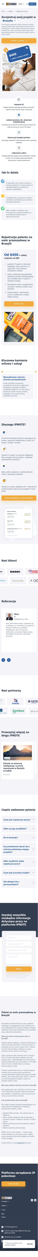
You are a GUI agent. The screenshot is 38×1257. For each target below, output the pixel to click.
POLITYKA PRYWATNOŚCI (22, 1248)
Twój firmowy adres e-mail (17, 950)
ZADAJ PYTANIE (13, 1184)
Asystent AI (21, 1143)
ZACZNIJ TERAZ (19, 304)
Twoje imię (11, 937)
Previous (3, 660)
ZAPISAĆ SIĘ (32, 4)
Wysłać (19, 969)
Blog (2, 1214)
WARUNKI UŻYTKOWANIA (7, 1248)
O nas (3, 1210)
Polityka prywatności (21, 977)
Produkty (4, 1201)
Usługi (10, 11)
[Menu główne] (2, 4)
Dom (2, 11)
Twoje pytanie (12, 957)
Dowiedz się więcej (10, 1245)
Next (9, 660)
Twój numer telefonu (15, 944)
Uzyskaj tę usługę (17, 40)
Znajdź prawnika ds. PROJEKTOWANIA (19, 498)
